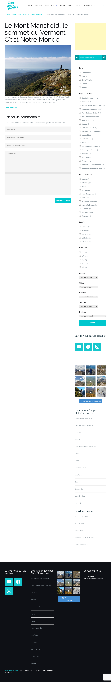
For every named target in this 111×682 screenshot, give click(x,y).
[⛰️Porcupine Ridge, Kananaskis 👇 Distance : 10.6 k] (80, 392)
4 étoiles (86, 238)
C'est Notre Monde (11, 670)
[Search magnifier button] (104, 57)
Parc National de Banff (91, 113)
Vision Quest (79, 530)
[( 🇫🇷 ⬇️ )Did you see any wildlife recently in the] (101, 370)
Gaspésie (86, 102)
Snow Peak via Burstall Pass (84, 537)
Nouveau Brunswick (90, 201)
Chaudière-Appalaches (92, 109)
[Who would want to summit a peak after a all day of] (80, 370)
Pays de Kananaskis (91, 117)
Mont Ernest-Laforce (82, 516)
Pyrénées (86, 161)
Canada (86, 72)
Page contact (88, 576)
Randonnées (16, 15)
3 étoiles (86, 234)
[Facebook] (88, 347)
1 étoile (86, 227)
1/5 (84, 252)
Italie (85, 87)
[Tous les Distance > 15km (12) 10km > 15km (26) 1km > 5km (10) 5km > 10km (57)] (88, 296)
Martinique (87, 190)
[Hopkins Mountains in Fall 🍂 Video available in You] (90, 392)
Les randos (48, 5)
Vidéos (70, 5)
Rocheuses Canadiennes (93, 165)
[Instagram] (97, 347)
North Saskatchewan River (84, 418)
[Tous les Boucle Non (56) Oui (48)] (88, 277)
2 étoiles (86, 230)
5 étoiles (86, 242)
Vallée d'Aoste (88, 212)
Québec (86, 209)
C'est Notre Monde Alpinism (84, 425)
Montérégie (87, 153)
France (85, 84)
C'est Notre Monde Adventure (85, 447)
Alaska (85, 179)
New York (87, 197)
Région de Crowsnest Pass (93, 105)
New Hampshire (89, 194)
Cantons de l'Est (89, 128)
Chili (84, 76)
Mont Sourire (79, 523)
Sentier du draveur (81, 544)
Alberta (86, 183)
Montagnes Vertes (90, 150)
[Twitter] (79, 347)
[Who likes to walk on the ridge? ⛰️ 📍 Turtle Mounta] (90, 381)
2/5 (85, 256)
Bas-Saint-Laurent (90, 98)
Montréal (86, 157)
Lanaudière (87, 135)
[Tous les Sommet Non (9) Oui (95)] (88, 306)
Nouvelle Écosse (89, 205)
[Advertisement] (90, 36)
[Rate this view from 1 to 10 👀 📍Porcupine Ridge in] (101, 381)
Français (87, 5)
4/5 (85, 263)
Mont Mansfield (36, 15)
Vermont (26, 15)
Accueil (30, 5)
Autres (85, 124)
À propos (38, 5)
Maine (85, 142)
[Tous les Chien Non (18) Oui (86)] (88, 287)
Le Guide (62, 5)
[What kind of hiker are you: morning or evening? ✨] (90, 370)
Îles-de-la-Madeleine (91, 131)
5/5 (84, 267)
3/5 (84, 260)
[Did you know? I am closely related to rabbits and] (101, 392)
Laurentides (88, 139)
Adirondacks (88, 120)
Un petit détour (80, 496)
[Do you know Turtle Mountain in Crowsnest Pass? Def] (80, 381)
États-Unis (87, 80)
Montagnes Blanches (91, 146)
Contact (78, 5)
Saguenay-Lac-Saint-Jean (93, 168)
